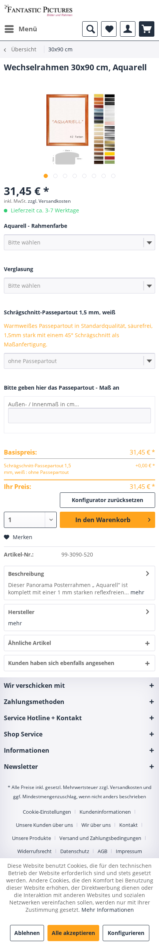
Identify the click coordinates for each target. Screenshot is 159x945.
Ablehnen (27, 933)
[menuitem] (20, 29)
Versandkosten (126, 787)
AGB (102, 851)
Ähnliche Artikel (29, 642)
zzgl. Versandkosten (49, 201)
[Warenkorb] (146, 29)
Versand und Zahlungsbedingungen (100, 838)
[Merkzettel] (109, 29)
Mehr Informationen (107, 909)
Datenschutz (74, 851)
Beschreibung (26, 573)
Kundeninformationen (105, 811)
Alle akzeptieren (73, 933)
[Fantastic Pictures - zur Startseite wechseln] (38, 10)
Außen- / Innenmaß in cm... (43, 404)
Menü (28, 28)
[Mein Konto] (127, 29)
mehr (136, 592)
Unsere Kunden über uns (44, 824)
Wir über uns (96, 824)
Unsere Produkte (31, 838)
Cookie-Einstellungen (47, 811)
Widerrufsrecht (34, 851)
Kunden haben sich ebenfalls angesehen (61, 663)
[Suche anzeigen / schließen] (90, 29)
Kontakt (128, 824)
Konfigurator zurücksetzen (107, 500)
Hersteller (21, 612)
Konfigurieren (126, 933)
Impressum (129, 851)
